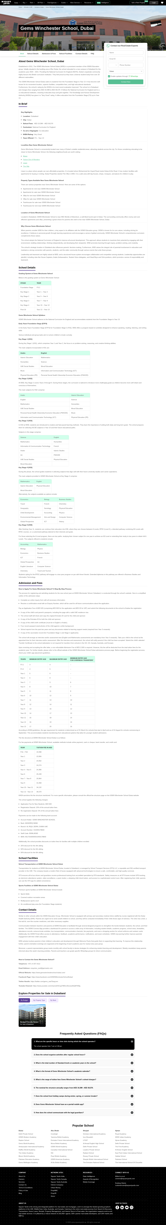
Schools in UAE (28, 7)
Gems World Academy (27, 1143)
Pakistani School (121, 1159)
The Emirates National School (93, 1162)
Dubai (16, 3)
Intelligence (103, 3)
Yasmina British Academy (60, 1137)
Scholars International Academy (94, 1134)
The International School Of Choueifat (128, 1162)
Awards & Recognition (91, 1179)
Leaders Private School (91, 1150)
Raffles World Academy (27, 1150)
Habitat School (120, 1156)
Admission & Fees (49, 53)
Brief (22, 53)
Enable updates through (124, 76)
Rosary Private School (91, 1156)
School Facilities (65, 53)
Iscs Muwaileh (88, 1137)
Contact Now (125, 82)
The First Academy (122, 1147)
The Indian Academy (26, 1153)
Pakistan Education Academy (29, 1159)
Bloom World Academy (27, 1156)
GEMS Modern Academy (27, 1137)
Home (20, 7)
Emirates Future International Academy (65, 1140)
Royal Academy (120, 1134)
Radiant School (88, 1153)
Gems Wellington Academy (28, 1162)
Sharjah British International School (95, 1159)
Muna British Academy (59, 1143)
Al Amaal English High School (93, 1143)
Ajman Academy (121, 1140)
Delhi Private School (26, 1134)
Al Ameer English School (124, 1150)
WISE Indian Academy (123, 1137)
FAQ (92, 53)
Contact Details (81, 53)
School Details (33, 53)
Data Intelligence (89, 1176)
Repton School (24, 1140)
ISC (52, 1153)
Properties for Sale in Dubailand (46, 993)
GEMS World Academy (59, 1147)
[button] (125, 71)
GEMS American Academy (60, 1159)
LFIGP (85, 1140)
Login (154, 3)
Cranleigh (54, 1134)
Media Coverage (89, 1182)
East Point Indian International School (128, 1153)
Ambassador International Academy (31, 1147)
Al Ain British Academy (59, 1162)
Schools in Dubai (39, 7)
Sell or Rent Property (139, 2)
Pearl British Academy (58, 1156)
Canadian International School (61, 1150)
